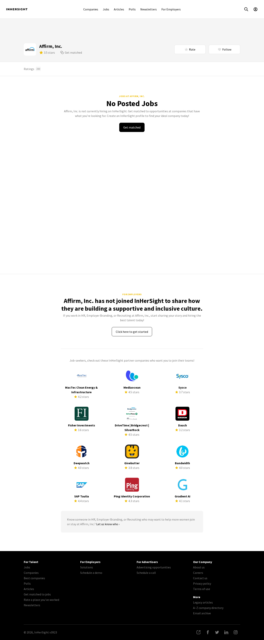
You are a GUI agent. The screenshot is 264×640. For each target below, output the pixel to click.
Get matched (73, 52)
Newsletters (148, 9)
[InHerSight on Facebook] (207, 632)
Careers (198, 573)
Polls (132, 9)
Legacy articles (203, 602)
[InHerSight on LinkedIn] (226, 632)
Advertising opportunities (154, 567)
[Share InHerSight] (198, 632)
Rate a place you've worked (41, 600)
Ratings (32, 69)
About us (199, 567)
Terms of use (201, 589)
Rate (192, 49)
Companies (90, 9)
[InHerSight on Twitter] (217, 632)
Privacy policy (202, 583)
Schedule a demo (91, 573)
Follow (226, 49)
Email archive (202, 613)
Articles (119, 9)
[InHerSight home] (17, 9)
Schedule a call (146, 573)
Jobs (106, 9)
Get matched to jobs (37, 594)
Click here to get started (132, 332)
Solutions (86, 567)
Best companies (34, 578)
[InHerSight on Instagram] (235, 632)
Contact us (200, 578)
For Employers (171, 9)
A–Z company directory (208, 608)
